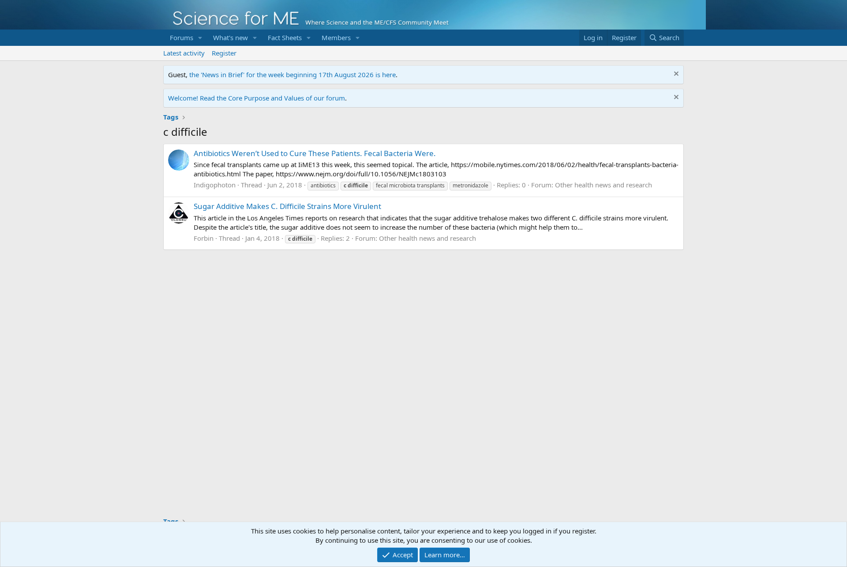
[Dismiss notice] (675, 74)
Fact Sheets (285, 37)
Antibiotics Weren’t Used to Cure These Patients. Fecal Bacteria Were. (315, 153)
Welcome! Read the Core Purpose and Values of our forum (256, 97)
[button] (200, 38)
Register (224, 52)
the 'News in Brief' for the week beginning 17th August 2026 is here (292, 74)
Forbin (204, 238)
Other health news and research (603, 184)
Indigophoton (215, 184)
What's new (230, 37)
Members (336, 37)
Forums (181, 37)
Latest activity (184, 52)
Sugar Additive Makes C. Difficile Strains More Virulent (287, 206)
